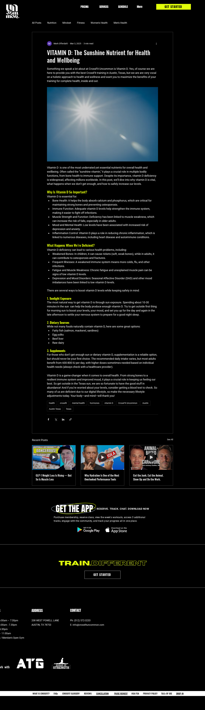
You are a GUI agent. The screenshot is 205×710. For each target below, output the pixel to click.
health (52, 403)
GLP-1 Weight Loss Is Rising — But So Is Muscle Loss (54, 477)
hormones (94, 403)
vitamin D (108, 403)
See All (170, 439)
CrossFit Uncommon (127, 403)
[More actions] (156, 43)
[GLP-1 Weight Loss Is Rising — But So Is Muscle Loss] (53, 457)
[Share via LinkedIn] (63, 419)
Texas (68, 409)
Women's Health (99, 22)
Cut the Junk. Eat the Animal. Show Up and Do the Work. (148, 477)
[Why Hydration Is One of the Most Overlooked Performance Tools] (102, 457)
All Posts (36, 22)
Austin (145, 403)
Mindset (66, 22)
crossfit (63, 403)
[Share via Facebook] (48, 419)
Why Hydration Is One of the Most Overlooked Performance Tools (101, 477)
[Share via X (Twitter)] (55, 419)
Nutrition (51, 22)
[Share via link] (70, 419)
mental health (78, 403)
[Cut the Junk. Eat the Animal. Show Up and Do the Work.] (151, 457)
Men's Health (120, 22)
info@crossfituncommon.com (88, 624)
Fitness (81, 22)
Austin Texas (55, 409)
